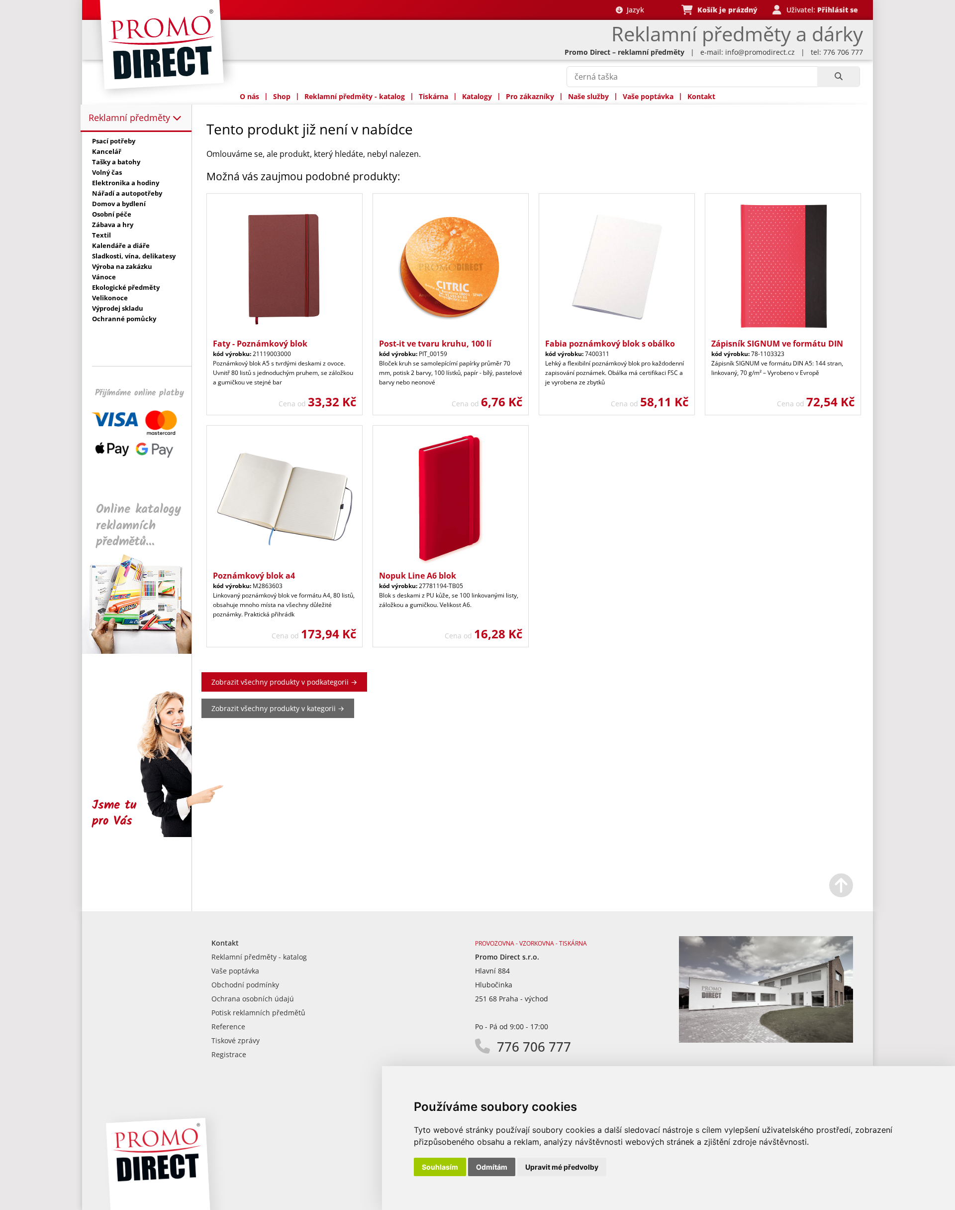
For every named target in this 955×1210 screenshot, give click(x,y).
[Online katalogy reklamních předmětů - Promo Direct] (143, 651)
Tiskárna (433, 96)
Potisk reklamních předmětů (258, 1012)
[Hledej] (838, 76)
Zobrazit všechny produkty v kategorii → (277, 708)
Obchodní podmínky (245, 984)
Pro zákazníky (530, 96)
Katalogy (477, 96)
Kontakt (701, 96)
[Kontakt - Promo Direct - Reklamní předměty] (766, 1040)
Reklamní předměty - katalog (354, 96)
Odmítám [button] (491, 1167)
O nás (249, 96)
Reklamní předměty (131, 117)
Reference (228, 1026)
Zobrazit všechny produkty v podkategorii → (284, 682)
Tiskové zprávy (235, 1040)
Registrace (228, 1054)
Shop (281, 96)
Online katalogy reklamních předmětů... (138, 525)
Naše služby (588, 96)
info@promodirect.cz (760, 52)
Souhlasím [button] (440, 1167)
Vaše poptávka (648, 96)
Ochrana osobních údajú (252, 998)
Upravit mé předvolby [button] (561, 1167)
